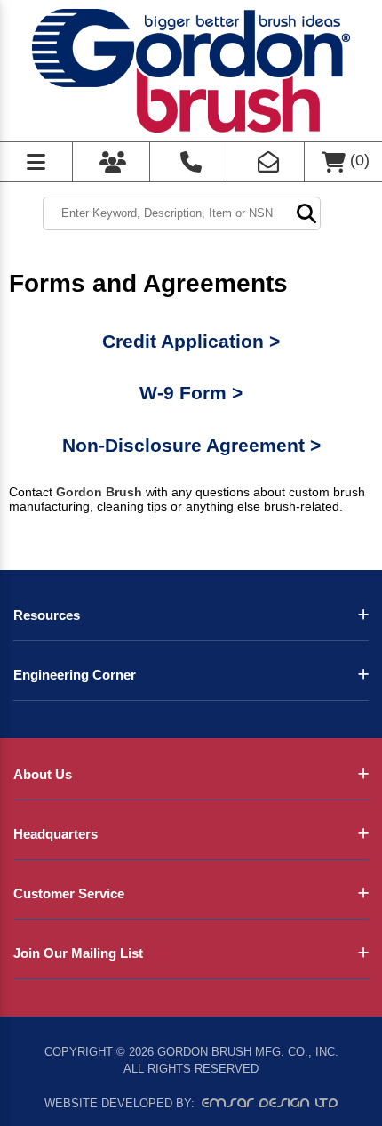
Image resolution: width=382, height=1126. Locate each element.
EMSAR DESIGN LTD (270, 1103)
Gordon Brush (99, 492)
